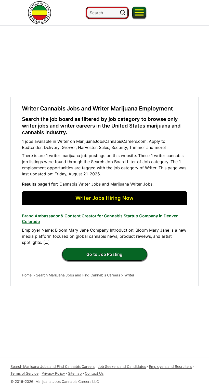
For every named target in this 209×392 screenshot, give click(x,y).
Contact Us (94, 373)
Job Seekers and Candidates (122, 366)
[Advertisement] (104, 61)
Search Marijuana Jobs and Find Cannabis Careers (78, 275)
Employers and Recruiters (170, 366)
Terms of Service (24, 373)
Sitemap (75, 373)
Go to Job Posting (104, 254)
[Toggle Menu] (139, 12)
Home (27, 275)
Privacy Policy (53, 373)
